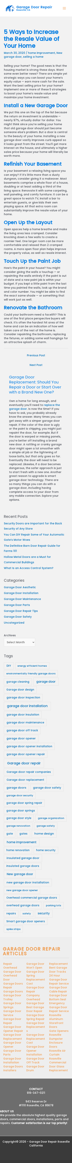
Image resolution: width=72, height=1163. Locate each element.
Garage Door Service (12, 1013)
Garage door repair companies (29, 772)
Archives (10, 635)
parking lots (53, 905)
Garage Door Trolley (12, 997)
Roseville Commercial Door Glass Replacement (58, 1064)
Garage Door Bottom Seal (58, 997)
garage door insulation (23, 714)
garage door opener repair (26, 754)
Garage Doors (13, 991)
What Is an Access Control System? (28, 568)
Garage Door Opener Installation (35, 1050)
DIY (9, 666)
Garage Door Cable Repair (58, 989)
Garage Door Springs (12, 1005)
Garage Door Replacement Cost (35, 1039)
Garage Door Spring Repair (35, 1017)
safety (26, 913)
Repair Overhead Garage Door (12, 968)
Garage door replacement (25, 780)
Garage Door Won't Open (35, 966)
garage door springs (20, 810)
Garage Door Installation (21, 593)
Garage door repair (24, 763)
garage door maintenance (25, 722)
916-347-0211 (36, 1093)
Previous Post (36, 355)
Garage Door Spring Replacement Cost (35, 978)
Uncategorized (14, 623)
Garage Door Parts (17, 605)
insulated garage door (23, 858)
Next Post (36, 365)
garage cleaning (17, 682)
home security (45, 850)
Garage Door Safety (18, 617)
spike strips (13, 929)
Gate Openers (59, 1031)
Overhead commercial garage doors (31, 898)
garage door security (19, 795)
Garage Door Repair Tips (21, 611)
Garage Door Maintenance (22, 599)
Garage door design (20, 689)
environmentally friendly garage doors (30, 673)
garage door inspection (23, 697)
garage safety (45, 826)
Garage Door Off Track (35, 1061)
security (44, 913)
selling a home (33, 57)
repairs (11, 913)
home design (44, 833)
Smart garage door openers (25, 921)
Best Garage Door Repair (35, 1009)
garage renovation (18, 826)
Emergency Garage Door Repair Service (59, 1007)
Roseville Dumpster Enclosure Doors (56, 1041)
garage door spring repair (24, 803)
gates (23, 834)
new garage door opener (22, 890)
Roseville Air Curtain (57, 1053)
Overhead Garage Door (35, 1001)
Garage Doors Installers (13, 1068)
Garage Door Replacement (12, 1037)
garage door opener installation (29, 746)
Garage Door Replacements (35, 1027)
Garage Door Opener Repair (13, 1029)
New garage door (20, 874)
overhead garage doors (22, 905)
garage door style (18, 818)
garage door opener (21, 738)
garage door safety (47, 788)
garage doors (16, 788)
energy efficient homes (32, 666)
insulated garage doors (22, 866)
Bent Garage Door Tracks (58, 970)
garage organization (51, 818)
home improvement (41, 53)
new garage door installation (28, 882)
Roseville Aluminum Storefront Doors (56, 1021)
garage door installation (27, 706)
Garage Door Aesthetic (20, 587)
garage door (45, 681)
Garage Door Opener (12, 1045)
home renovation (18, 850)
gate (9, 834)
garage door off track (22, 730)
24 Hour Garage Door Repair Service (59, 979)
